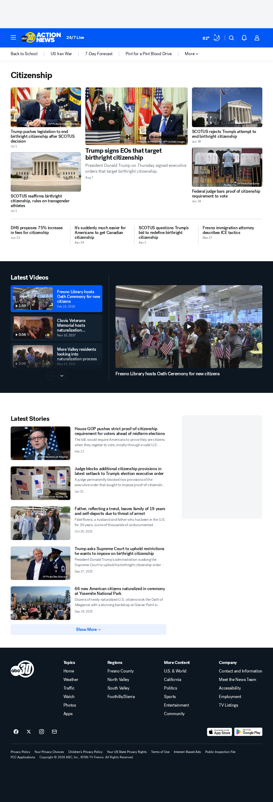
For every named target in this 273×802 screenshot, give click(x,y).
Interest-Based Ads (187, 751)
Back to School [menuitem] (24, 53)
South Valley (118, 688)
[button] (13, 37)
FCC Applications (23, 757)
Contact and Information (240, 671)
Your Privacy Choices (49, 751)
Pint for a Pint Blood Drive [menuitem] (149, 53)
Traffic (69, 688)
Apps (68, 714)
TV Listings (228, 705)
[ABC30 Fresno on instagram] (41, 732)
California (172, 680)
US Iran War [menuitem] (61, 53)
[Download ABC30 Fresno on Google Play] (248, 732)
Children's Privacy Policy (85, 751)
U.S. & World (175, 671)
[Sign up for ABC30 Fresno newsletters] (54, 732)
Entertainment (176, 705)
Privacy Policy (20, 751)
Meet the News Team (237, 680)
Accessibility (230, 688)
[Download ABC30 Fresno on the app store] (219, 732)
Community (174, 714)
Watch (69, 697)
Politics (170, 688)
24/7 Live (75, 37)
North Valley (118, 680)
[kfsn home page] (22, 669)
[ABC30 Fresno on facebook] (16, 732)
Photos (69, 705)
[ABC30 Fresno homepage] (41, 38)
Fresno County (120, 671)
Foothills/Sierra (121, 697)
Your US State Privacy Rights (127, 751)
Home (68, 671)
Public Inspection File (220, 751)
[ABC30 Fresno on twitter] (28, 732)
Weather (70, 680)
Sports (170, 697)
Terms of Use (160, 751)
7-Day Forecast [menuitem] (99, 53)
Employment (230, 697)
